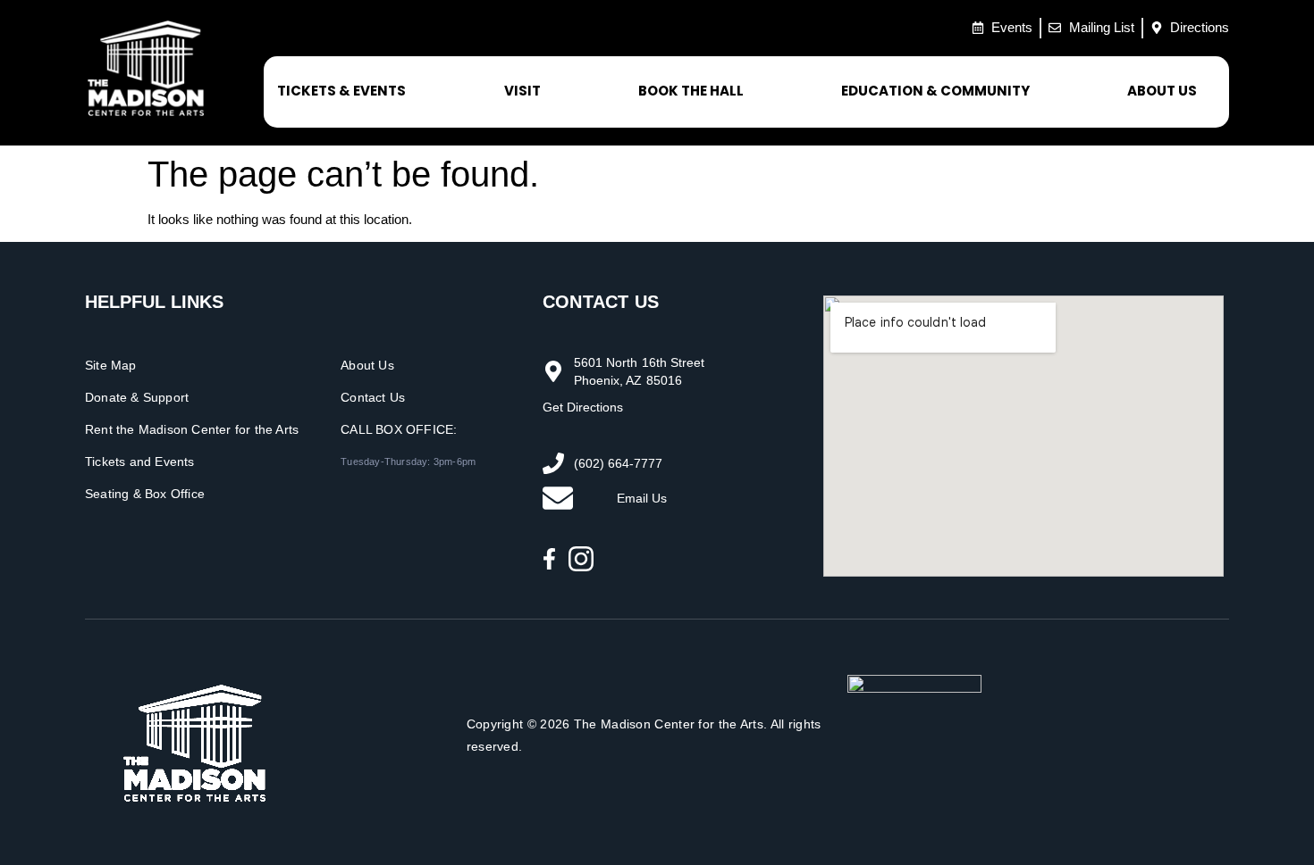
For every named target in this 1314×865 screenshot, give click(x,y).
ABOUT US (1162, 90)
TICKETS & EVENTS (341, 90)
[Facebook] (549, 559)
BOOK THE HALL (691, 90)
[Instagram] (581, 559)
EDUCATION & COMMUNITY (935, 90)
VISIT (522, 90)
